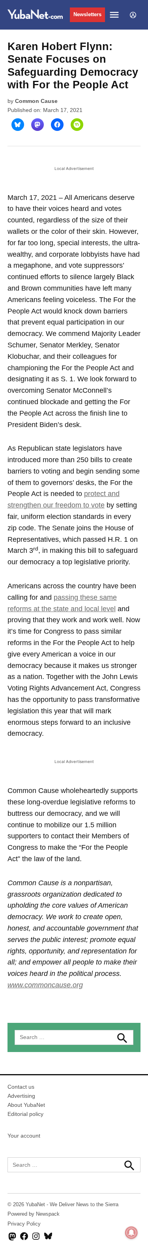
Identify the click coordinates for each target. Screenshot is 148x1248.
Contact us (20, 1087)
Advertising (21, 1096)
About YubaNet (26, 1105)
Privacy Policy (24, 1224)
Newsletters (87, 14)
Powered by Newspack (33, 1214)
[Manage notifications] (131, 1232)
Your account (23, 1135)
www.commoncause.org (45, 985)
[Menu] (115, 15)
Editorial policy (25, 1114)
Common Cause (36, 101)
